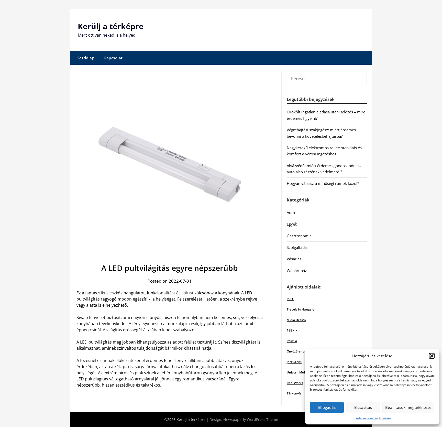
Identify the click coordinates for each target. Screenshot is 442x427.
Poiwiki (292, 341)
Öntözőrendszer (299, 351)
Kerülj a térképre (110, 26)
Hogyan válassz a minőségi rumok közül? (323, 183)
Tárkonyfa (294, 393)
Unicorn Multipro (299, 372)
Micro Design (296, 320)
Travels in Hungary (300, 309)
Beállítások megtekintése (408, 407)
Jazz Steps (294, 362)
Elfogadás (327, 407)
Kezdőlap (85, 57)
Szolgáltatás (297, 247)
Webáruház (297, 270)
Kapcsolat (113, 57)
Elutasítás (363, 407)
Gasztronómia (299, 235)
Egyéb (292, 224)
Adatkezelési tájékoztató (373, 418)
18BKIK (292, 330)
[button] (431, 355)
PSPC (290, 299)
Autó (291, 212)
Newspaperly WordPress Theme (250, 419)
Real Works (295, 383)
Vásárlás (294, 258)
